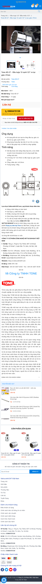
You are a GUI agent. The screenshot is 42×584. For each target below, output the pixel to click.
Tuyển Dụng (5, 498)
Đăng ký (35, 471)
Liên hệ (3, 495)
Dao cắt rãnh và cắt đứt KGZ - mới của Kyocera (23, 389)
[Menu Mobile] (39, 6)
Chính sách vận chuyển (8, 513)
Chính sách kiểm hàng (8, 516)
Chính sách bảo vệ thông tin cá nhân (13, 510)
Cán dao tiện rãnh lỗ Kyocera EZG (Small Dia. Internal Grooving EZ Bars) (25, 416)
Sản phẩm (4, 487)
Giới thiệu (4, 484)
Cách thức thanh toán (8, 519)
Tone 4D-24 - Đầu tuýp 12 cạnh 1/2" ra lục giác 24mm (11, 454)
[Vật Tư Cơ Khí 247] (8, 6)
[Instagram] (15, 569)
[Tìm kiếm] (39, 11)
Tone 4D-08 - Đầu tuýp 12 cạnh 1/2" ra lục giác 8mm (31, 454)
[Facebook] (2, 569)
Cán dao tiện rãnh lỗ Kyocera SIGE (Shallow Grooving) (24, 398)
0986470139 (22, 2)
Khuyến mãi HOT (8, 384)
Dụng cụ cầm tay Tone (13, 225)
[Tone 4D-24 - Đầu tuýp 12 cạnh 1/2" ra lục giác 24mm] (11, 441)
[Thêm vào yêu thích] (40, 72)
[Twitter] (6, 569)
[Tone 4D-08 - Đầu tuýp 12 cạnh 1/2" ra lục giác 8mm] (31, 441)
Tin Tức (3, 492)
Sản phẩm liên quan (21, 429)
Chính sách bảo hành (8, 521)
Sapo (25, 579)
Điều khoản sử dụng (7, 507)
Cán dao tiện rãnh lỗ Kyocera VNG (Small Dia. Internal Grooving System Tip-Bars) (25, 407)
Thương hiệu (5, 490)
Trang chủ (4, 481)
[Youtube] (10, 569)
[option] (21, 39)
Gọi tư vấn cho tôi (26, 118)
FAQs (2, 501)
